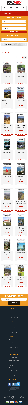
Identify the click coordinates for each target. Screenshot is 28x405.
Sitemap (14, 350)
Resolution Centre (14, 317)
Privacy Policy (14, 342)
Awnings (14, 362)
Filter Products (9, 45)
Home (14, 324)
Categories (8, 13)
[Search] (25, 39)
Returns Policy (14, 345)
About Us (14, 327)
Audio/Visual (14, 357)
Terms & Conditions (14, 340)
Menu (4, 9)
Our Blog (14, 330)
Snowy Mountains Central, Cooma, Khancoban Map (21, 228)
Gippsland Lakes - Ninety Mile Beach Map (7, 152)
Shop (11, 9)
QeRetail (14, 399)
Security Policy (14, 347)
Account (17, 9)
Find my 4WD (14, 32)
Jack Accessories (14, 365)
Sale (14, 375)
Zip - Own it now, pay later (14, 312)
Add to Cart (7, 83)
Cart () (23, 9)
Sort (3, 57)
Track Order (14, 314)
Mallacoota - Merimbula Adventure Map (21, 178)
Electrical (14, 373)
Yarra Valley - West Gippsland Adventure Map (21, 279)
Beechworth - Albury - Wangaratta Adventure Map (7, 102)
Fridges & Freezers (14, 360)
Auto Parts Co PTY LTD (17, 396)
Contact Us (14, 332)
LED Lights (14, 370)
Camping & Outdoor (14, 368)
